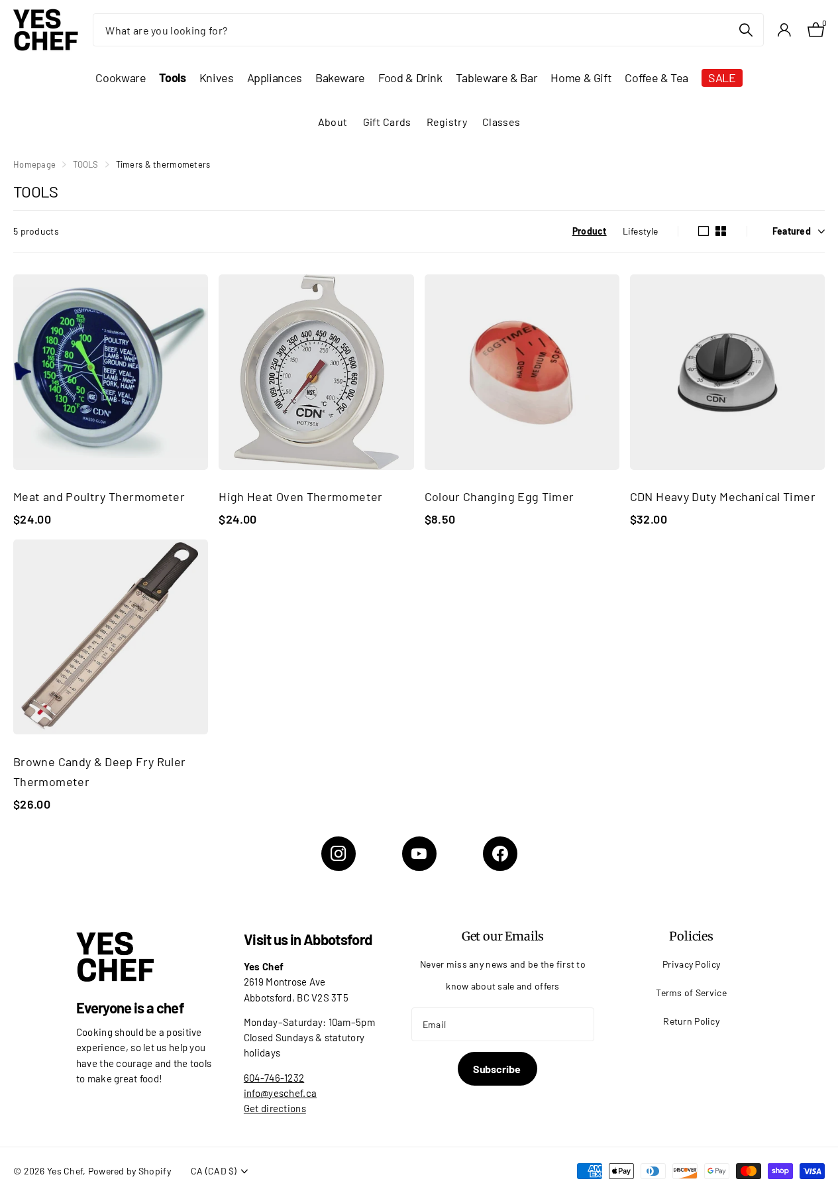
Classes (501, 121)
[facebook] (500, 853)
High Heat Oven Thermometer (300, 496)
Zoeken (745, 29)
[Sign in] (784, 30)
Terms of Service (691, 992)
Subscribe (497, 1068)
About (332, 121)
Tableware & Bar (497, 77)
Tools (172, 77)
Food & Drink (410, 77)
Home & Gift (580, 77)
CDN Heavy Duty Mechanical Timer (722, 496)
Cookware (120, 77)
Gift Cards (387, 121)
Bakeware (340, 77)
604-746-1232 (274, 1078)
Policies (691, 936)
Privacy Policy (691, 964)
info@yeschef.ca (280, 1093)
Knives (216, 77)
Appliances (274, 77)
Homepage (34, 164)
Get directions (275, 1108)
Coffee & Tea (656, 77)
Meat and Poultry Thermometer (99, 496)
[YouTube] (419, 853)
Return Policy (691, 1021)
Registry (447, 121)
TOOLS (85, 164)
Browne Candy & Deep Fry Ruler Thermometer (99, 771)
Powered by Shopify (129, 1170)
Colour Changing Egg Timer (499, 496)
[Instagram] (338, 853)
